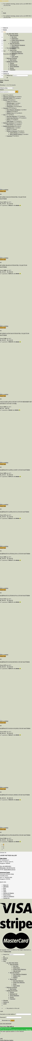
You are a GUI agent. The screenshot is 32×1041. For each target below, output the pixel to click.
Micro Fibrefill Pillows (16, 134)
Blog (4, 888)
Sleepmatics (14, 38)
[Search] (7, 77)
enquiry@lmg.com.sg (9, 869)
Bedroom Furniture (12, 58)
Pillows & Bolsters (12, 131)
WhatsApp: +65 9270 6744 (7, 868)
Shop (4, 32)
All (4, 95)
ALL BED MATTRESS (12, 33)
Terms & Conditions (8, 896)
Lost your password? (5, 1023)
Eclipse (9, 101)
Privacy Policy (7, 895)
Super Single (14, 56)
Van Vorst (14, 37)
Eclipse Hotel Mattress (17, 40)
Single (13, 55)
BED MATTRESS (8, 98)
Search (2, 89)
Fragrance (12, 69)
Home (1, 80)
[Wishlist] (0, 188)
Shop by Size (13, 50)
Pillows (12, 63)
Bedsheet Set (13, 65)
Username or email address (8, 1014)
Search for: (10, 75)
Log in (12, 1020)
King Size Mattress (16, 51)
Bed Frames (13, 60)
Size (4, 114)
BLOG (4, 13)
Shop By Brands (14, 35)
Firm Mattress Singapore (18, 45)
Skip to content (4, 1)
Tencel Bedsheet (14, 66)
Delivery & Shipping (8, 893)
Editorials (5, 71)
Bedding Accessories (12, 61)
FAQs (4, 891)
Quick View (3, 191)
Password (3, 1017)
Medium (13, 48)
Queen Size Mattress (17, 53)
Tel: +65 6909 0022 (5, 866)
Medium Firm (15, 47)
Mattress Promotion (9, 96)
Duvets (12, 68)
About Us (5, 27)
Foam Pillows (14, 132)
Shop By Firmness (14, 43)
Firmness (6, 108)
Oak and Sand (15, 42)
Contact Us (6, 73)
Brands (5, 30)
